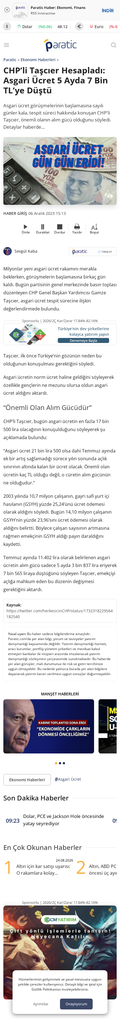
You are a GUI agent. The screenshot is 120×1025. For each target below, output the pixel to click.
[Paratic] (60, 45)
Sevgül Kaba (26, 251)
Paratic (9, 59)
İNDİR (108, 10)
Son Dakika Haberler (36, 797)
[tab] (56, 763)
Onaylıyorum (76, 1004)
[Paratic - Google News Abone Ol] (93, 253)
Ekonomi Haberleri (38, 59)
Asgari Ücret (68, 779)
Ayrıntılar (40, 1003)
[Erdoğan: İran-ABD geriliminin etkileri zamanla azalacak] (48, 726)
